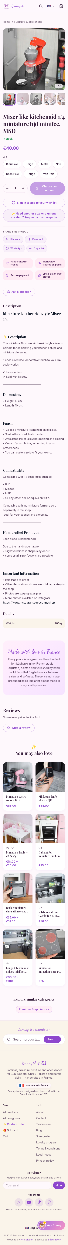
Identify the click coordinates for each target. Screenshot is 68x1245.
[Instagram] (19, 1202)
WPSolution (26, 1239)
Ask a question (21, 291)
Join (59, 1185)
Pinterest (15, 239)
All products (10, 1112)
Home (6, 21)
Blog (39, 1130)
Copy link (39, 248)
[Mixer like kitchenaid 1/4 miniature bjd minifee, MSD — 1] (9, 99)
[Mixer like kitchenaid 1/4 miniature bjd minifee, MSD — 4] (50, 99)
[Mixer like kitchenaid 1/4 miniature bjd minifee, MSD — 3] (36, 99)
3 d (5, 156)
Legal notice (44, 1154)
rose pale (12, 173)
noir (58, 164)
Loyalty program (46, 1142)
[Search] (41, 6)
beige (29, 164)
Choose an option (49, 188)
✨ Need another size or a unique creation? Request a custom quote (34, 215)
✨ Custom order (14, 1124)
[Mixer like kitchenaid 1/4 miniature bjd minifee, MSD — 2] (23, 99)
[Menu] (32, 6)
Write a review (21, 727)
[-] (7, 188)
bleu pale (12, 164)
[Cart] (61, 6)
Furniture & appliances (28, 21)
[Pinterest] (49, 1202)
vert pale (48, 173)
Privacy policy (45, 1160)
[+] (23, 188)
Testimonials (44, 1124)
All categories (11, 1118)
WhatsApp (16, 248)
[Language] (51, 6)
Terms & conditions (48, 1148)
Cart (5, 1136)
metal (44, 164)
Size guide (43, 1136)
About (40, 1112)
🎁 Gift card (10, 1130)
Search (52, 1039)
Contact (41, 1118)
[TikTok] (39, 1202)
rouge (31, 173)
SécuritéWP (54, 1239)
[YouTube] (29, 1202)
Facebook (36, 239)
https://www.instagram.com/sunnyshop (29, 602)
